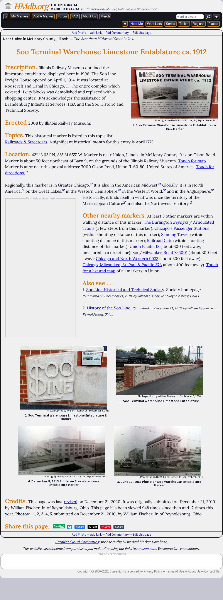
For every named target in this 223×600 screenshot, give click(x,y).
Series (170, 24)
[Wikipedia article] (91, 185)
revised (70, 501)
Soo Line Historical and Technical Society (125, 289)
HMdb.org (31, 6)
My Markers (20, 16)
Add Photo (79, 33)
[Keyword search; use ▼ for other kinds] (208, 17)
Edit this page (142, 33)
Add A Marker (43, 16)
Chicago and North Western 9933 (127, 258)
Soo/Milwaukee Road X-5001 (160, 252)
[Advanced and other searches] (216, 17)
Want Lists (154, 24)
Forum (62, 16)
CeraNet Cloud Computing (77, 542)
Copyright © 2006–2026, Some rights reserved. (108, 571)
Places (213, 24)
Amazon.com (146, 548)
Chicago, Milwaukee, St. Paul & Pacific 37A (122, 264)
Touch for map (192, 160)
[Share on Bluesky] (69, 527)
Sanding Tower (175, 234)
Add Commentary (117, 33)
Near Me (136, 24)
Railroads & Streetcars (26, 141)
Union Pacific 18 (144, 246)
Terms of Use (175, 571)
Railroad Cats (159, 240)
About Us (89, 16)
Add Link (96, 33)
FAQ (75, 16)
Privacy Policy (153, 571)
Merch (105, 16)
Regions (198, 24)
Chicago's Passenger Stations (181, 228)
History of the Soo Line (108, 307)
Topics (183, 24)
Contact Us (212, 571)
